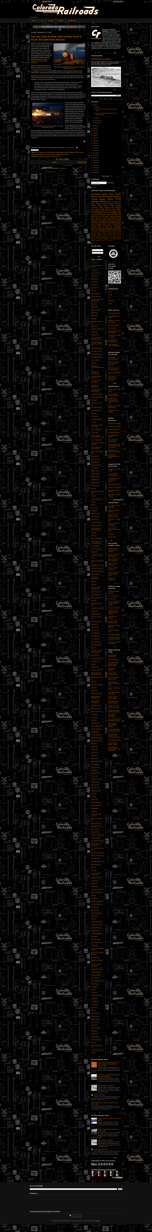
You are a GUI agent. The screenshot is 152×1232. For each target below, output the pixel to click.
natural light (94, 732)
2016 (94, 148)
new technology (113, 237)
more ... (93, 50)
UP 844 (93, 1007)
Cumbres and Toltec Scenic (47, 152)
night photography (96, 737)
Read (34, 20)
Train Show (94, 978)
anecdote (93, 284)
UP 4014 (93, 1004)
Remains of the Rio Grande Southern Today (113, 574)
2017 (94, 145)
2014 (94, 153)
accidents (115, 236)
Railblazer (111, 534)
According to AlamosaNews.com (45, 79)
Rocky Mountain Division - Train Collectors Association (114, 735)
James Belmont (95, 621)
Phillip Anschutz (95, 779)
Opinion (118, 205)
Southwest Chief (95, 924)
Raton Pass (94, 829)
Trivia (92, 989)
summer (93, 945)
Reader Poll (94, 832)
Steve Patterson (95, 942)
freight (102, 209)
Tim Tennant (43, 71)
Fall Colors (100, 238)
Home (54, 162)
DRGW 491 (94, 485)
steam (104, 194)
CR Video (94, 416)
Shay (92, 895)
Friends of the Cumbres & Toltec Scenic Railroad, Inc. (41, 69)
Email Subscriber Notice (101, 1149)
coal (100, 216)
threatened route (95, 969)
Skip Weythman (95, 240)
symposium (94, 957)
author (93, 304)
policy (93, 796)
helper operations (96, 597)
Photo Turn (94, 787)
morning (93, 714)
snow (119, 236)
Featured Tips (117, 228)
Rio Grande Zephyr (96, 852)
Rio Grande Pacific (96, 841)
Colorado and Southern (114, 219)
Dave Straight (95, 429)
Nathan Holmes (108, 236)
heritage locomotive (96, 603)
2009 (94, 165)
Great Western (59, 152)
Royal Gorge (95, 219)
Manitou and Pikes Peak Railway (99, 237)
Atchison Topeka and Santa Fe (101, 225)
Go (42, 20)
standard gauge (108, 228)
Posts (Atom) (62, 168)
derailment (94, 227)
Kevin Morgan (96, 211)
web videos (95, 209)
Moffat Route (103, 205)
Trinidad (93, 986)
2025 (94, 125)
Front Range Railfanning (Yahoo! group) (113, 456)
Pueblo (93, 811)
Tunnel (93, 992)
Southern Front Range (114, 426)
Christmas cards (95, 351)
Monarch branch (95, 711)
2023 (94, 130)
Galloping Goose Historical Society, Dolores (113, 612)
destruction (94, 462)
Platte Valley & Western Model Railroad (112, 725)
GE (92, 558)
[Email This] (32, 150)
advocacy (94, 276)
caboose (109, 234)
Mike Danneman (71, 68)
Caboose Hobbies (113, 659)
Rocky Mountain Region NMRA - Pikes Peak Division (114, 749)
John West (94, 627)
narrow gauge (98, 199)
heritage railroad (98, 201)
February (97, 120)
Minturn (93, 690)
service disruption (96, 892)
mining (93, 687)
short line (46, 154)
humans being (95, 614)
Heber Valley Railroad (114, 484)
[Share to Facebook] (36, 150)
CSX (92, 422)
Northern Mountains (113, 429)
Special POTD (95, 927)
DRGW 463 (94, 474)
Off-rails (114, 230)
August (97, 107)
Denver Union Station (113, 209)
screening (94, 880)
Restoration (94, 221)
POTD (118, 199)
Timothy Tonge (95, 972)
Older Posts (82, 162)
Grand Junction (95, 592)
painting (93, 770)
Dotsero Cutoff (95, 465)
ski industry (94, 907)
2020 (94, 138)
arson (92, 290)
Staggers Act (94, 930)
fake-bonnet (94, 513)
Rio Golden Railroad (114, 634)
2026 (94, 105)
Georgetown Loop (116, 218)
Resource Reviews (102, 233)
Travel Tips (94, 984)
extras (108, 214)
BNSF (109, 201)
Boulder (93, 315)
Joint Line (104, 211)
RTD (96, 213)
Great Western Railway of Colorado (40, 60)
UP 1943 (93, 998)
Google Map (94, 574)
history (110, 199)
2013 (94, 155)
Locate (50, 20)
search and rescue (96, 889)
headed (38, 67)
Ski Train (94, 216)
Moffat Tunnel (95, 708)
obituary (93, 746)
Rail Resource (112, 328)
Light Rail (94, 655)
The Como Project (113, 596)
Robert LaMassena (96, 855)
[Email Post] (77, 147)
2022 (94, 133)
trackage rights (95, 975)
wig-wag (93, 1031)
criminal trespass (96, 419)
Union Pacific (114, 194)
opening (93, 755)
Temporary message (97, 960)
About (60, 20)
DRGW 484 (94, 479)
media (93, 681)
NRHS (93, 743)
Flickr (92, 230)
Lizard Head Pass (96, 658)
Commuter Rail (116, 214)
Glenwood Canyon (96, 568)
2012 (94, 158)
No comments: (69, 147)
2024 (94, 128)
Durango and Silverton (112, 207)
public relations (95, 805)
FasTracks (94, 519)
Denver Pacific (95, 440)
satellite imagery (95, 877)
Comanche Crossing (97, 403)
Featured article (95, 522)
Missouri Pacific (117, 238)
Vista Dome (94, 1013)
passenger (96, 194)
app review (94, 287)
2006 (94, 172)
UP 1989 (103, 219)
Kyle (92, 648)
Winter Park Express (97, 1045)
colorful (93, 400)
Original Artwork (101, 234)
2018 (94, 143)
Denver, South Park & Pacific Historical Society (114, 603)
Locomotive (111, 222)
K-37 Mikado (94, 639)
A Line (93, 262)
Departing (93, 234)
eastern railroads (96, 499)
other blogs (94, 764)
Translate (97, 184)
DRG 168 (94, 468)
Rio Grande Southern (108, 216)
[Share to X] (35, 150)
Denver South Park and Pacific (106, 240)
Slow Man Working (99, 1095)
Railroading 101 (95, 826)
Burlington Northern (116, 233)
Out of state (98, 230)
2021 (94, 135)
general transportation (97, 228)
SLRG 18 (93, 916)
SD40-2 (93, 883)
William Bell (94, 1036)
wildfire (119, 230)
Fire (120, 224)
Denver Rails (112, 599)
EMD (114, 234)
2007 (94, 170)
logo (92, 664)
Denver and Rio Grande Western (106, 196)
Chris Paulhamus (96, 348)
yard (92, 1053)
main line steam (103, 227)
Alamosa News (78, 73)
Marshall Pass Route (97, 677)
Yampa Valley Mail (96, 1050)
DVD (92, 496)
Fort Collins (94, 546)
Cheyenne (94, 335)
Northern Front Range (114, 423)
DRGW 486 (94, 482)
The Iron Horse (112, 537)
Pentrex (93, 776)
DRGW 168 (94, 471)
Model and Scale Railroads (108, 213)
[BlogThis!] (33, 150)
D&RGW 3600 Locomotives (101, 59)
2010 (94, 163)
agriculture (94, 279)
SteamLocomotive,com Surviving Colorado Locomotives (114, 446)
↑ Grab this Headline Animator (76, 1216)
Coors (36, 152)
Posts (95, 250)
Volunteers (115, 224)
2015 (94, 150)
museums (94, 207)
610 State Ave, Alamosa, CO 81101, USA (48, 156)
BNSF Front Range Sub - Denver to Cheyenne (113, 363)
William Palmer (95, 1039)
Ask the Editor (95, 296)
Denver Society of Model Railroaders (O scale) (114, 683)
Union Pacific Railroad (114, 487)
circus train (94, 360)
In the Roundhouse (102, 222)
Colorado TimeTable (114, 313)
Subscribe (72, 20)
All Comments (97, 252)
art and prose (95, 293)
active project (95, 273)
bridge (93, 318)
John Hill (119, 231)
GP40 (92, 581)
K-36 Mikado (94, 636)
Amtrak (111, 205)
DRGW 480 (94, 476)
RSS (92, 867)
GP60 (92, 584)
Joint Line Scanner (113, 325)
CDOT (111, 227)
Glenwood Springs (96, 571)
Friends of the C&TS (114, 608)
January (97, 122)
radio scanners (95, 823)
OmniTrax (34, 62)
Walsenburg (94, 1019)
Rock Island (94, 858)
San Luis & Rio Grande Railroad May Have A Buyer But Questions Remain (56, 38)
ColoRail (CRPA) (96, 397)
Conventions (117, 225)
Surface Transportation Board (59, 154)
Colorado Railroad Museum (111, 203)
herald (93, 600)
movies (93, 717)
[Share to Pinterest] (38, 150)
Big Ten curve (95, 309)
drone (92, 488)
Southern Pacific (106, 224)
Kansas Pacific (95, 642)
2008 (94, 167)
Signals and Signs (96, 901)
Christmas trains (95, 231)
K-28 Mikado (94, 633)
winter (93, 1042)
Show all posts (71, 27)
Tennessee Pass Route (103, 218)
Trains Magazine (102, 221)
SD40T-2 (93, 886)
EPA (92, 504)
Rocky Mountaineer (96, 861)
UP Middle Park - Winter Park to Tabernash (113, 378)
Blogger (97, 1221)
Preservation (113, 211)
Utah (92, 1010)
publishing (94, 808)
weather (93, 1025)
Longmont (94, 667)
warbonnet (94, 1022)
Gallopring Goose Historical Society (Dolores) (113, 550)
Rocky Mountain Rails (114, 740)
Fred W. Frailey (95, 549)
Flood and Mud (95, 538)
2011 (94, 160)
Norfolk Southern (96, 740)
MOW (101, 207)
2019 (94, 140)
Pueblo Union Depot (97, 818)
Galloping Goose (107, 238)
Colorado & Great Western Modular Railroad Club (113, 664)
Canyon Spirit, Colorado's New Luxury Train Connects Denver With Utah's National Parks (108, 1064)
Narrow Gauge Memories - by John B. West (114, 529)
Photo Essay (94, 782)
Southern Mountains (114, 432)
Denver (110, 221)
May (96, 118)
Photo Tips (94, 233)
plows (109, 233)
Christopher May (104, 231)
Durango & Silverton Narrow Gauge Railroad (114, 480)
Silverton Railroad (96, 904)
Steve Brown (94, 939)
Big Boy (93, 307)
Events (93, 205)
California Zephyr (96, 329)
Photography (117, 227)
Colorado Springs (96, 394)
